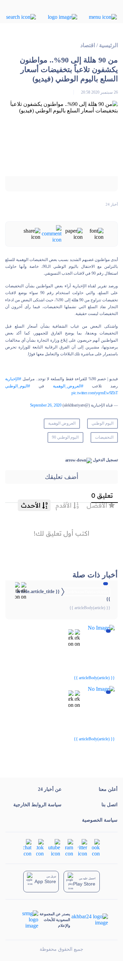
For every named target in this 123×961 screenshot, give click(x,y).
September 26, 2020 (46, 405)
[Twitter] (82, 847)
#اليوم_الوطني (17, 386)
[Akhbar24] (89, 920)
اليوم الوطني (102, 423)
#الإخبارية (13, 378)
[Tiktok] (40, 847)
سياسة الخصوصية (100, 820)
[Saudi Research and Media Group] (26, 919)
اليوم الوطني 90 (65, 437)
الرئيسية (108, 45)
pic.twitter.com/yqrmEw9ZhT (94, 392)
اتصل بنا (109, 804)
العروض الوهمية (62, 423)
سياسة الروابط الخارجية (37, 804)
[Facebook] (96, 847)
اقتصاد (87, 45)
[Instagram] (69, 847)
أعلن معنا (108, 789)
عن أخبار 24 (50, 789)
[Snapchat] (27, 847)
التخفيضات (104, 437)
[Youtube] (54, 847)
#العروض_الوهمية (68, 386)
